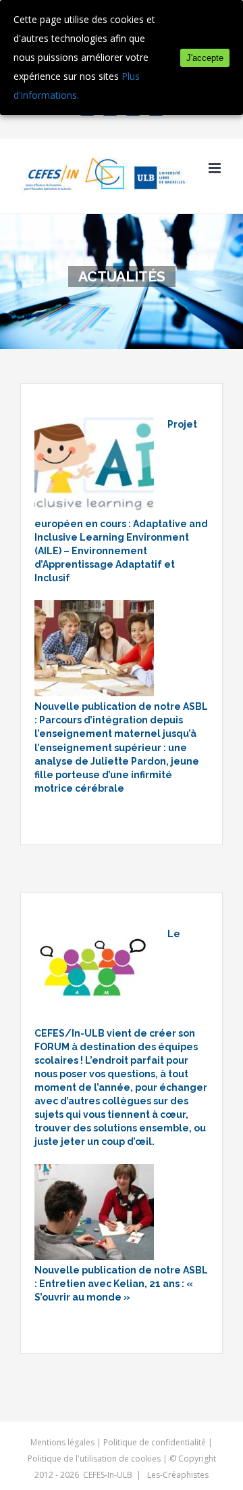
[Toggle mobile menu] (216, 168)
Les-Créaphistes (178, 1475)
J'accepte (204, 58)
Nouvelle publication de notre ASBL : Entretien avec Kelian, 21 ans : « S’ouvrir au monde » (121, 1284)
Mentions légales (62, 1442)
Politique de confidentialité (154, 1442)
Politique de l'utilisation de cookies (94, 1458)
